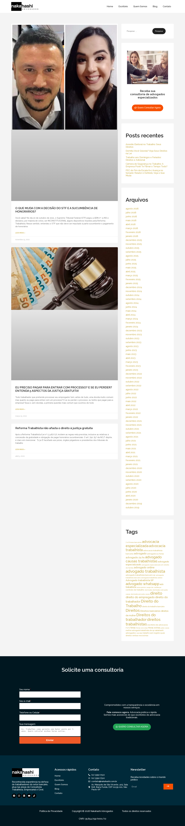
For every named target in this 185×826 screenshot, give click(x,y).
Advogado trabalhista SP (140, 580)
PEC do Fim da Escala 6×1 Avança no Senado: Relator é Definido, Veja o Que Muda (145, 173)
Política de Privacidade (51, 811)
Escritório (123, 6)
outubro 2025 (132, 248)
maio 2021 (131, 448)
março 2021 (132, 456)
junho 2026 (131, 216)
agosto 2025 (132, 256)
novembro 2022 (134, 377)
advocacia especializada (142, 543)
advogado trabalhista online (151, 578)
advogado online (144, 567)
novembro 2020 (134, 472)
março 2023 (132, 362)
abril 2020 (131, 495)
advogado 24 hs (135, 557)
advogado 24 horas (155, 554)
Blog (155, 6)
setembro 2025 (133, 252)
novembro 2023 (134, 334)
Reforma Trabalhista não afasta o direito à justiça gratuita (54, 428)
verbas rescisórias (140, 635)
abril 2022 (130, 405)
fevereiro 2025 (133, 279)
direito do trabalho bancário (153, 606)
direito (156, 593)
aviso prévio (141, 587)
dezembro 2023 (134, 330)
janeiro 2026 (132, 236)
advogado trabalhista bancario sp (140, 575)
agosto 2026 (132, 208)
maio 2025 (131, 267)
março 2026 (132, 228)
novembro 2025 (134, 244)
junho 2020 (131, 492)
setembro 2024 (133, 299)
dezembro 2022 (134, 374)
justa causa (165, 628)
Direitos (133, 610)
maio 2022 (131, 401)
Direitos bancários (150, 610)
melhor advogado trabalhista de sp (140, 630)
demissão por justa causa (140, 594)
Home (110, 6)
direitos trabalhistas (143, 621)
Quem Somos (140, 6)
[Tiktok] (34, 796)
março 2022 (132, 409)
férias (133, 628)
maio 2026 (131, 220)
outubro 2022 (132, 381)
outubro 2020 (132, 476)
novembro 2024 (134, 291)
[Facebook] (14, 796)
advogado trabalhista (145, 571)
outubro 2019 (132, 507)
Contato (167, 6)
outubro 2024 (132, 295)
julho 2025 (131, 259)
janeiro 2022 (132, 417)
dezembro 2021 (134, 421)
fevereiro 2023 (133, 366)
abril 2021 (130, 452)
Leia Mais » (20, 233)
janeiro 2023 (132, 370)
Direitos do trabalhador (141, 617)
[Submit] (168, 787)
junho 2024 (131, 307)
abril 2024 (131, 315)
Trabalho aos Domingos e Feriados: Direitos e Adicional (143, 158)
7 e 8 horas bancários (134, 542)
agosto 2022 (132, 389)
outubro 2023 (132, 338)
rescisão (139, 633)
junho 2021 (131, 444)
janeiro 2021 (132, 464)
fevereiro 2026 (133, 232)
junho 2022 (131, 397)
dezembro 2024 (134, 287)
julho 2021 (131, 440)
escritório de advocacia (157, 625)
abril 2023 (130, 358)
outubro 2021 (132, 429)
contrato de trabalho (135, 590)
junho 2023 (131, 350)
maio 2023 (131, 354)
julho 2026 (131, 212)
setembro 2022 (133, 385)
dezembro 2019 (134, 503)
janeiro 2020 (132, 499)
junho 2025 (131, 263)
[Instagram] (19, 796)
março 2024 (132, 318)
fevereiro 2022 (133, 413)
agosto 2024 (132, 303)
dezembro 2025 (134, 240)
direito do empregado (140, 597)
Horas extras (154, 628)
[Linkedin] (24, 796)
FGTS (128, 628)
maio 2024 (131, 311)
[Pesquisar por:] (139, 31)
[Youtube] (29, 796)
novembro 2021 (134, 425)
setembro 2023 (133, 342)
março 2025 (132, 275)
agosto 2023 (132, 346)
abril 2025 (130, 271)
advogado (140, 553)
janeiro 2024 (132, 326)
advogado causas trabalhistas (144, 559)
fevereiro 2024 (133, 322)
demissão (148, 590)
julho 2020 (131, 488)
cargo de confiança (153, 587)
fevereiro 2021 (133, 460)
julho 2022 (131, 393)
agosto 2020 (132, 484)
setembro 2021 (133, 433)
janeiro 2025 (132, 283)
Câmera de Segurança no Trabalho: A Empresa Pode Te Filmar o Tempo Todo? (146, 165)
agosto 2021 (132, 436)
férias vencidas (142, 628)
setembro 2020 (133, 480)
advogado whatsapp (142, 584)
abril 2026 (131, 224)
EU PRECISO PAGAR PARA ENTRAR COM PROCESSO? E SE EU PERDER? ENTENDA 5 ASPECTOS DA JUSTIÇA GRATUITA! (63, 389)
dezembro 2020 (134, 468)
